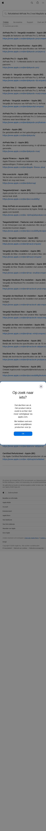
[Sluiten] (41, 386)
